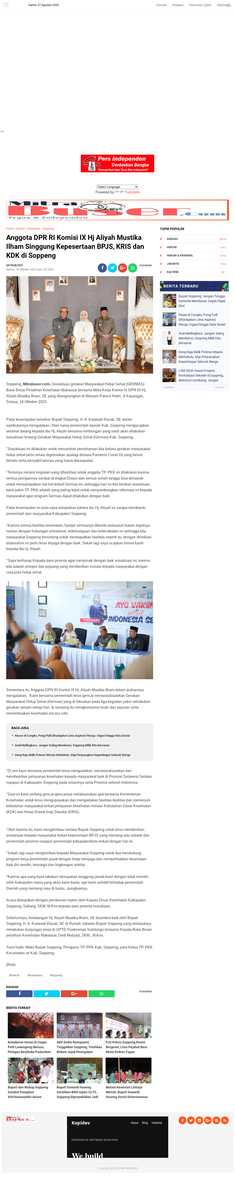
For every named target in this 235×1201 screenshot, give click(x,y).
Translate (132, 192)
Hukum (172, 247)
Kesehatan (34, 228)
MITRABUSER (129, 1168)
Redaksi (177, 5)
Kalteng (173, 272)
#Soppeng (56, 975)
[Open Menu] (5, 5)
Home (10, 228)
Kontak (161, 5)
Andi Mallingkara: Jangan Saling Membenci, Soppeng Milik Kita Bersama (62, 745)
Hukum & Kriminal (180, 255)
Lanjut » (220, 387)
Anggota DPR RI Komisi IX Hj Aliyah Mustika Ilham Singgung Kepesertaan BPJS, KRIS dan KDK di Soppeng (75, 246)
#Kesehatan (35, 975)
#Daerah (14, 975)
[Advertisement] (117, 32)
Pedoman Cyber (200, 5)
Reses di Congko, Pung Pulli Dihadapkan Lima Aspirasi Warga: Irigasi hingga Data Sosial (72, 735)
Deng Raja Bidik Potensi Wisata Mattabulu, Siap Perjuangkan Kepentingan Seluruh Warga (72, 755)
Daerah (20, 228)
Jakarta (173, 263)
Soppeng (48, 228)
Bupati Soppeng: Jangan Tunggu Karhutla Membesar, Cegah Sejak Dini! (202, 301)
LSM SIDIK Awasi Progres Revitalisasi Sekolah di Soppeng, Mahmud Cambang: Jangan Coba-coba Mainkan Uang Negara (201, 375)
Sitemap (223, 5)
